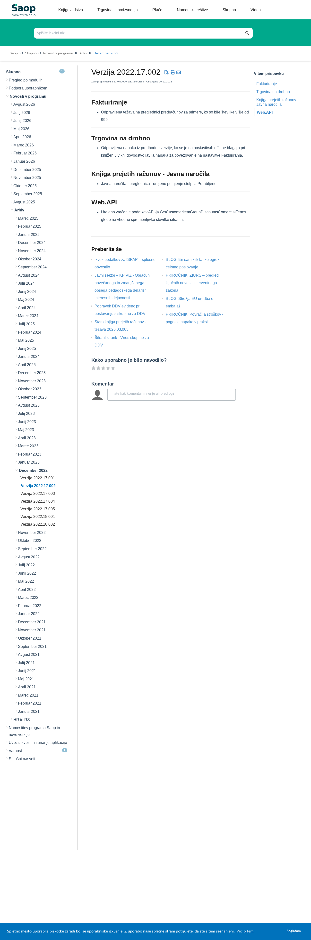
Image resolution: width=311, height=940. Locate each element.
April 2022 (27, 589)
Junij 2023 (27, 422)
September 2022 (32, 549)
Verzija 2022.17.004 (37, 501)
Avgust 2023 (29, 405)
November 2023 (32, 381)
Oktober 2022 (29, 540)
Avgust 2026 (24, 104)
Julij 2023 (26, 413)
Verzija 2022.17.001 (37, 478)
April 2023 (27, 438)
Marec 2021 (28, 695)
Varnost (37, 750)
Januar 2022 (29, 614)
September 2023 (32, 397)
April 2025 (27, 365)
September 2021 (32, 646)
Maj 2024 (26, 299)
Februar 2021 (29, 703)
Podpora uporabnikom (28, 88)
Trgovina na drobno (273, 92)
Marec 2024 (28, 316)
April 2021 (27, 687)
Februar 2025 (29, 226)
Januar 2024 (29, 356)
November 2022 (32, 532)
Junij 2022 (27, 573)
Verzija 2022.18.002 (37, 524)
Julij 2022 (26, 565)
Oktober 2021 (29, 638)
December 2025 (27, 170)
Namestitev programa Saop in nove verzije (34, 731)
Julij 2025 (26, 324)
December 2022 (106, 53)
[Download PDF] (166, 72)
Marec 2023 (28, 446)
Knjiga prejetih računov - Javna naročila (277, 102)
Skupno (31, 53)
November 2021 (32, 630)
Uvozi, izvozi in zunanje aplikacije (38, 742)
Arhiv (83, 53)
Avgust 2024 (29, 275)
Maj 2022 (26, 581)
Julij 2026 (21, 113)
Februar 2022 (29, 606)
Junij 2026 (22, 121)
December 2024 (32, 243)
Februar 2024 (29, 332)
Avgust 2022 (29, 557)
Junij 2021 (27, 671)
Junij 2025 (27, 348)
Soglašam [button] (294, 931)
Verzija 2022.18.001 (37, 516)
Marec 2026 (23, 145)
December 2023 (32, 373)
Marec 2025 (28, 218)
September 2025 (27, 194)
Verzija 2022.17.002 (38, 486)
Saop (14, 53)
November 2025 (27, 178)
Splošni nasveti (22, 759)
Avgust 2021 (29, 654)
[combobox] (138, 33)
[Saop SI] (22, 6)
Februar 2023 (29, 454)
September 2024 (32, 267)
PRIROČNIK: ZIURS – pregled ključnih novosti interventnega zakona (192, 282)
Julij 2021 (26, 663)
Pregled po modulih (26, 80)
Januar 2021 (29, 711)
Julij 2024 (26, 283)
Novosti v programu (58, 53)
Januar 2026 (24, 161)
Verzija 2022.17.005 (37, 509)
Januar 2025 (29, 235)
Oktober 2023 (29, 389)
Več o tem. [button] (245, 931)
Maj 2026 (21, 129)
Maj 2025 (26, 340)
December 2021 (32, 622)
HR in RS (21, 720)
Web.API (265, 112)
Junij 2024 (27, 291)
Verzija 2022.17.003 (37, 493)
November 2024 (32, 251)
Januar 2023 (29, 462)
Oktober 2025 (25, 186)
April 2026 (22, 137)
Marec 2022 (28, 597)
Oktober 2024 (29, 259)
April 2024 (27, 308)
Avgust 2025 (24, 202)
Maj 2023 (26, 430)
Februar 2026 (25, 153)
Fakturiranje (266, 84)
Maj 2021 (26, 679)
